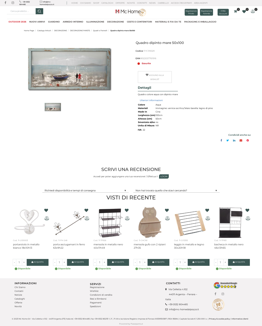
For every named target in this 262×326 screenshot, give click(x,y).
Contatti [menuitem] (19, 291)
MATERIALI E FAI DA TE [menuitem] (168, 21)
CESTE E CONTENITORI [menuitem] (139, 21)
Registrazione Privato (191, 12)
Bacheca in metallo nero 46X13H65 (229, 246)
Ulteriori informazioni (151, 100)
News (152, 3)
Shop (96, 3)
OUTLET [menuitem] (234, 21)
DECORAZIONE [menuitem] (115, 21)
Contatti (142, 3)
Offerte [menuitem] (18, 302)
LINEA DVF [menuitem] (248, 21)
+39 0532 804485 (178, 304)
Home (74, 3)
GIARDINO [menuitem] (54, 21)
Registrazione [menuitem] (97, 287)
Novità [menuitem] (18, 306)
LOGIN (163, 176)
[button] (39, 11)
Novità (131, 3)
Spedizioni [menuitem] (95, 306)
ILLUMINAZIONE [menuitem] (95, 21)
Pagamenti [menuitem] (96, 302)
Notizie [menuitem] (18, 295)
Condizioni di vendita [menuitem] (101, 295)
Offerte (120, 3)
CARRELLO (163, 3)
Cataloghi (107, 3)
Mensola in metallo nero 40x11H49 (108, 246)
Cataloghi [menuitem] (20, 299)
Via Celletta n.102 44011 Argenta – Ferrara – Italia (181, 294)
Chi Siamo (85, 3)
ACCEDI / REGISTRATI (181, 3)
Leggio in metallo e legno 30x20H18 (189, 246)
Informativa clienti (240, 319)
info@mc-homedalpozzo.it (184, 309)
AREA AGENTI (201, 3)
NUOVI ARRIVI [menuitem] (37, 21)
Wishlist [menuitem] (94, 291)
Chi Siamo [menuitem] (20, 287)
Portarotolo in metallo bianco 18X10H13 (26, 246)
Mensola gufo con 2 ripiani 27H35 (150, 246)
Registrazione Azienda (206, 12)
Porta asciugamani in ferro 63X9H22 (69, 246)
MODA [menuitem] (223, 21)
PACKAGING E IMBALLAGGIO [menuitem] (200, 21)
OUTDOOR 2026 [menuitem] (17, 21)
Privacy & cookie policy (219, 319)
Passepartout (137, 324)
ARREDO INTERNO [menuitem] (73, 21)
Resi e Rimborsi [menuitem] (98, 299)
